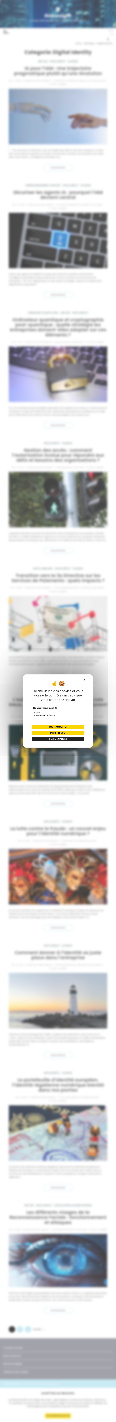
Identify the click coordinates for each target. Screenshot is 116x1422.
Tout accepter (58, 727)
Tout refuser (58, 732)
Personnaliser (58, 738)
